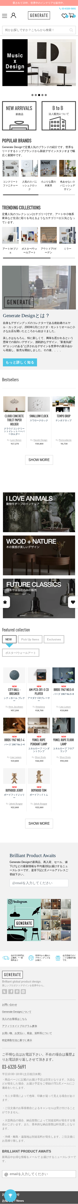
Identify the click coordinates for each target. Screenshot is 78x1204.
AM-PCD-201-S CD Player (39, 692)
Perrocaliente (65, 440)
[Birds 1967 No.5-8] (63, 675)
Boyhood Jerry (14, 790)
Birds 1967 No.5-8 (64, 690)
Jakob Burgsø (15, 803)
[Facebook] (10, 991)
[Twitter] (4, 991)
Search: (71, 30)
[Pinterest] (17, 991)
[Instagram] (23, 991)
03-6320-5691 (69, 8)
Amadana (40, 707)
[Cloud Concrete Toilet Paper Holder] (14, 404)
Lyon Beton (15, 440)
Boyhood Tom (38, 790)
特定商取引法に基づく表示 (17, 1040)
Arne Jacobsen (16, 707)
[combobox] (39, 30)
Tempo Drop (64, 416)
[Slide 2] (36, 95)
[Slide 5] (46, 95)
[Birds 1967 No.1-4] (14, 725)
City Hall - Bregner (14, 692)
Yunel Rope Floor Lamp (63, 742)
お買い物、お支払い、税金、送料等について (27, 1033)
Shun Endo (40, 757)
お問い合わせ (9, 1004)
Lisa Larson (65, 707)
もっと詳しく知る (20, 362)
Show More (39, 460)
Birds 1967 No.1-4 (14, 740)
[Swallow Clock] (39, 404)
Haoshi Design (40, 440)
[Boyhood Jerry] (14, 776)
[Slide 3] (39, 95)
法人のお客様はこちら (14, 1018)
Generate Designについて (16, 1011)
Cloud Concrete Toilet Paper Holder (14, 420)
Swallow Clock (39, 416)
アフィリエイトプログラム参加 (19, 1026)
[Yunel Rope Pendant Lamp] (39, 725)
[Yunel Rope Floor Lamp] (63, 725)
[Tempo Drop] (63, 404)
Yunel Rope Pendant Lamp (38, 742)
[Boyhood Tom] (39, 776)
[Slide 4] (42, 95)
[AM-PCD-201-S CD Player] (39, 675)
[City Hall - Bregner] (14, 675)
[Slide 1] (32, 95)
